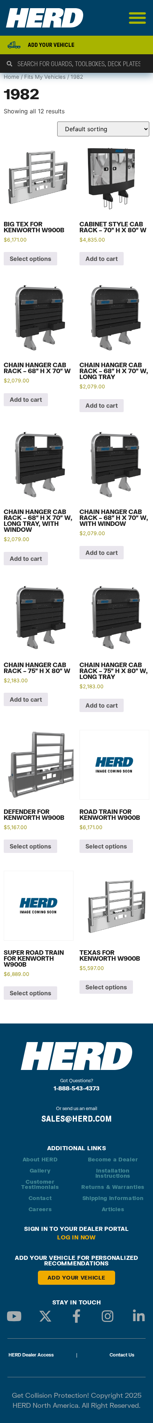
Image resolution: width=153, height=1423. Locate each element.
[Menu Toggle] (137, 18)
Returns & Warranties (112, 1187)
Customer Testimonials (40, 1184)
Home (11, 77)
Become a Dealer (113, 1159)
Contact (40, 1198)
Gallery (40, 1170)
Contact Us (122, 1355)
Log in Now (76, 1237)
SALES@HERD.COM (76, 1118)
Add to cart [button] (101, 258)
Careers (40, 1209)
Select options (30, 258)
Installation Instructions (112, 1173)
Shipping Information (113, 1198)
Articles (113, 1209)
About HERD (40, 1159)
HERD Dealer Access (31, 1355)
